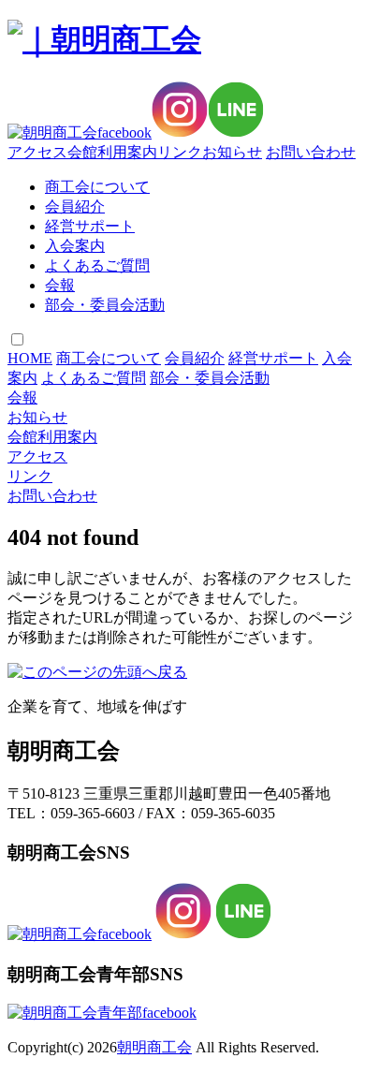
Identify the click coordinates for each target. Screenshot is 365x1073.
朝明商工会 (154, 1047)
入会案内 (75, 246)
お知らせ (232, 152)
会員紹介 (75, 206)
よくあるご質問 (97, 265)
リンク (179, 152)
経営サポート (90, 226)
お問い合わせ (311, 152)
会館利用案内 (112, 152)
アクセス (37, 152)
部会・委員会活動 (105, 305)
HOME (29, 358)
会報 (60, 285)
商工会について (97, 187)
